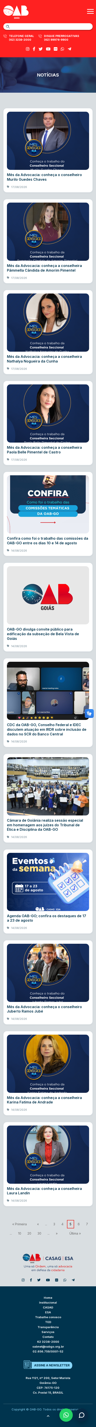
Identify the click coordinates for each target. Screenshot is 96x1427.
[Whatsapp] (62, 49)
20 (29, 1233)
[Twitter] (41, 49)
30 (39, 1233)
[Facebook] (34, 49)
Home (48, 1297)
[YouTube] (48, 49)
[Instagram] (27, 49)
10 (19, 1233)
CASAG (48, 1307)
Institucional (48, 1302)
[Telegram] (69, 49)
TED (48, 1322)
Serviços (48, 1332)
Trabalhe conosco (48, 1317)
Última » (75, 1233)
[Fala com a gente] (81, 1415)
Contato (48, 1337)
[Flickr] (55, 49)
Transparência (48, 1327)
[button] (66, 1415)
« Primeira (19, 1224)
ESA (48, 1312)
